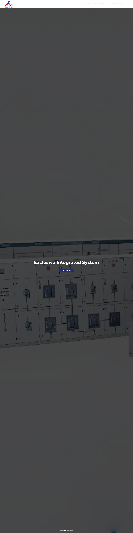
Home (82, 4)
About (88, 4)
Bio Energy (113, 4)
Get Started (66, 270)
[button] (3, 266)
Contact (122, 4)
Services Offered (99, 4)
